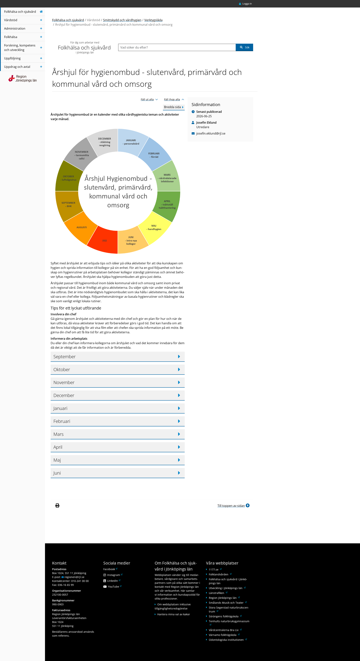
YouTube (114, 586)
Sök (247, 47)
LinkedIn (113, 580)
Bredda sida (172, 107)
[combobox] (177, 47)
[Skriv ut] (57, 506)
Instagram (114, 575)
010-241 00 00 (80, 581)
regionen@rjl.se (74, 577)
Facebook (110, 569)
